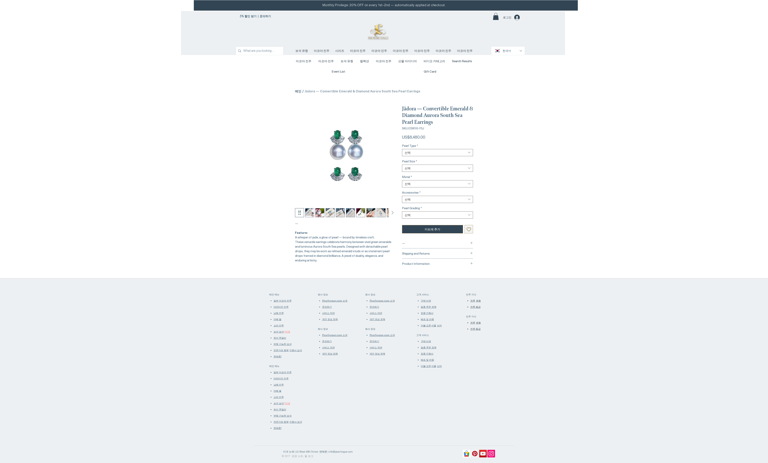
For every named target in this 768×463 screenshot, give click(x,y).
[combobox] (437, 152)
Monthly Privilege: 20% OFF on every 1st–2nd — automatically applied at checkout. (384, 5)
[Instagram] (491, 453)
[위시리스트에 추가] (469, 229)
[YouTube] (483, 453)
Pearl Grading (412, 208)
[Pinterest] (475, 453)
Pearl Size (409, 161)
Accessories (411, 192)
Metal (407, 177)
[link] (496, 16)
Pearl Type (410, 145)
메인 (298, 91)
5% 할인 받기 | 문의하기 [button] (255, 16)
